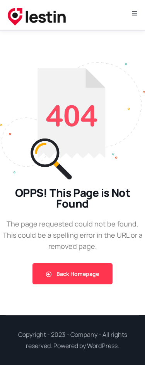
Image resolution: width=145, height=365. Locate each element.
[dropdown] (134, 13)
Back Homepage (77, 273)
